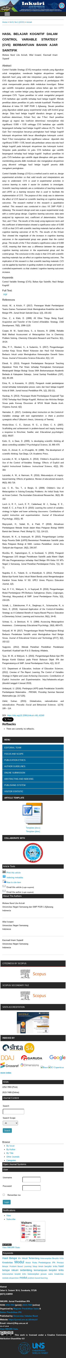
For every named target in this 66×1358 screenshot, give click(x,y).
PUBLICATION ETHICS (14, 760)
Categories (11, 1160)
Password (7, 1186)
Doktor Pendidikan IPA (10, 1312)
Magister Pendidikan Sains (26, 1309)
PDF (5, 294)
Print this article (14, 873)
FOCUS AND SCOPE (13, 754)
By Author (10, 1149)
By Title (9, 1153)
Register (59, 4)
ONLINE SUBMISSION (14, 773)
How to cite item (14, 882)
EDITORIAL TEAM (12, 748)
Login (50, 4)
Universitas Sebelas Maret (25, 1316)
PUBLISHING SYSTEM (14, 785)
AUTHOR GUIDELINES (14, 766)
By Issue (10, 1146)
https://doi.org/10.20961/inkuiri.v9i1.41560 (25, 715)
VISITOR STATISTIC (13, 791)
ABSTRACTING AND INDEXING (18, 779)
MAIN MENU (7, 14)
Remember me (14, 1195)
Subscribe (10, 1219)
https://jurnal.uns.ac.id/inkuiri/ (23, 1319)
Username (7, 1178)
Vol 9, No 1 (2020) (16, 22)
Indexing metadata (15, 877)
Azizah (29, 22)
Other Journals (12, 1157)
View (8, 1215)
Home (4, 22)
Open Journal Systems (14, 1164)
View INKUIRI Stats (11, 1247)
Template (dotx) (33, 831)
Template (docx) (33, 828)
